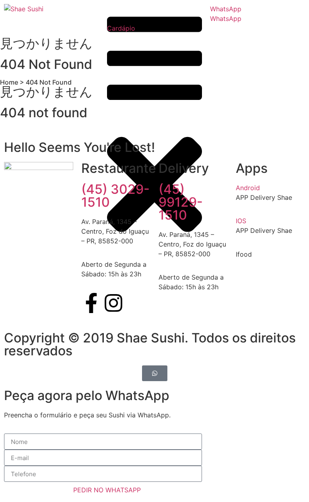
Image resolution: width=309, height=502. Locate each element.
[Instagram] (113, 303)
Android (248, 188)
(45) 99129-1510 (181, 202)
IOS (241, 221)
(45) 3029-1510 (115, 195)
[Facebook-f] (91, 303)
